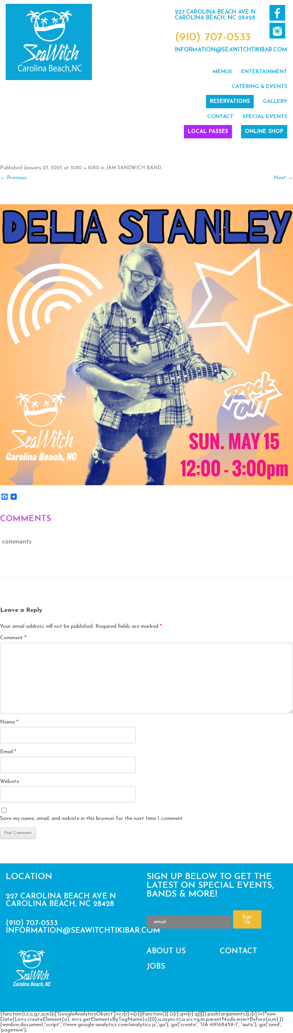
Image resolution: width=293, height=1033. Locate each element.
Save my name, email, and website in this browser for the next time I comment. (92, 818)
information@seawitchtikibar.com (231, 50)
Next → (283, 178)
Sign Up (247, 919)
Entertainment (264, 72)
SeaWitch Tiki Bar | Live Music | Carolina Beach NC (49, 42)
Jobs (155, 966)
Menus (222, 72)
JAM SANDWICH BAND (133, 167)
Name (9, 722)
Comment (13, 638)
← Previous (13, 178)
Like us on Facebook (277, 13)
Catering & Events (259, 87)
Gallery (275, 101)
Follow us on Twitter (277, 31)
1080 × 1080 (85, 167)
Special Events (265, 117)
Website (9, 781)
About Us (166, 951)
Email (8, 752)
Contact (220, 117)
